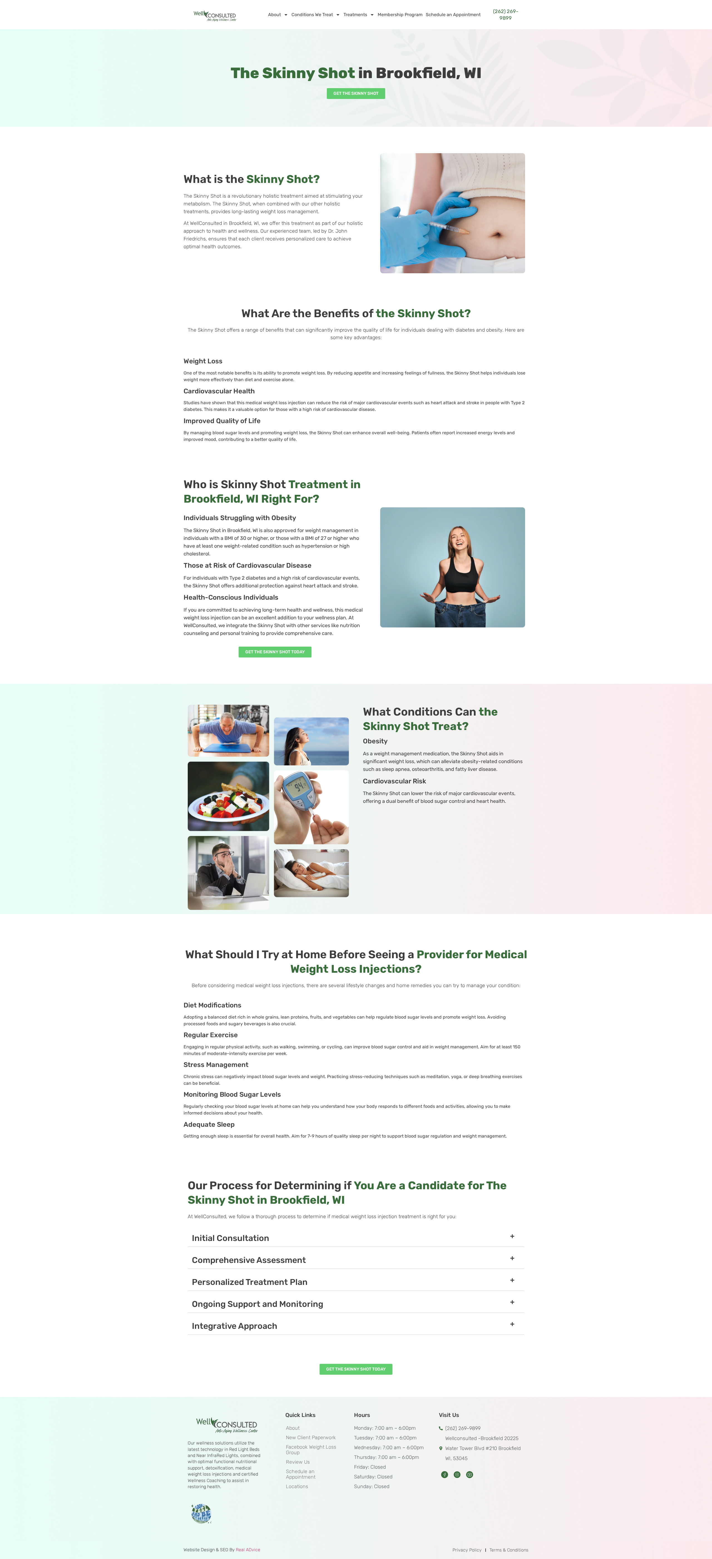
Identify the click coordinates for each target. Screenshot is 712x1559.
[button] (356, 1238)
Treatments (355, 14)
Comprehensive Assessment (249, 1260)
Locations (297, 1486)
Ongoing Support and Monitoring (257, 1304)
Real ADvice (248, 1549)
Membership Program (400, 14)
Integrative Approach (234, 1326)
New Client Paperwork (311, 1437)
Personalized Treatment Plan (250, 1282)
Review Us (298, 1462)
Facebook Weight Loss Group (311, 1450)
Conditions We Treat (312, 14)
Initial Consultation (230, 1238)
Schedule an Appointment (453, 14)
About (274, 14)
